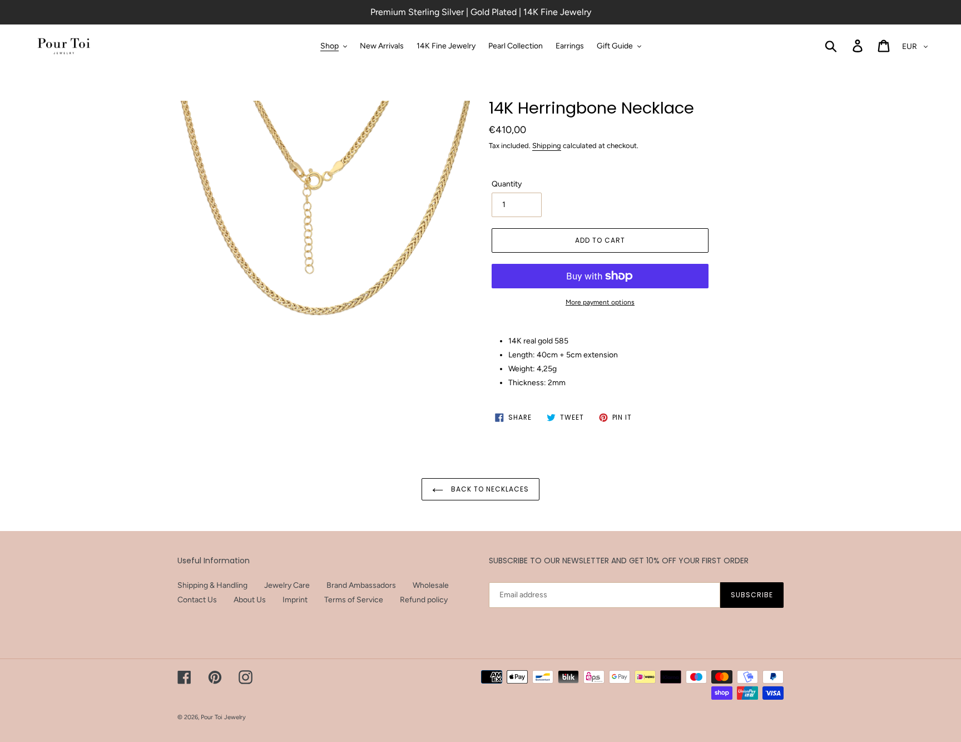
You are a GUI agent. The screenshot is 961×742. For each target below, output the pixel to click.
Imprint (295, 600)
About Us (250, 600)
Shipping (546, 145)
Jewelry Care (287, 585)
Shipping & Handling (212, 585)
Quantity (507, 184)
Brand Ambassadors (361, 585)
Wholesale (431, 585)
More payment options (600, 302)
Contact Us (197, 600)
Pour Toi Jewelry (223, 717)
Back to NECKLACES (488, 489)
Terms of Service (353, 600)
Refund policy (424, 600)
